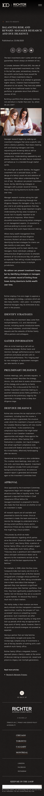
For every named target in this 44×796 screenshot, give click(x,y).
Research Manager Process (16, 674)
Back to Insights (12, 22)
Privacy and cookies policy (27, 722)
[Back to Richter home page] (22, 709)
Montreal (22, 752)
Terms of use (11, 722)
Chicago (21, 735)
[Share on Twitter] (12, 50)
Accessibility (11, 725)
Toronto (21, 741)
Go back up (22, 697)
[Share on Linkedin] (25, 50)
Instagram (22, 771)
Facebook (22, 767)
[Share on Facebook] (18, 50)
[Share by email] (31, 50)
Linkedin (21, 763)
